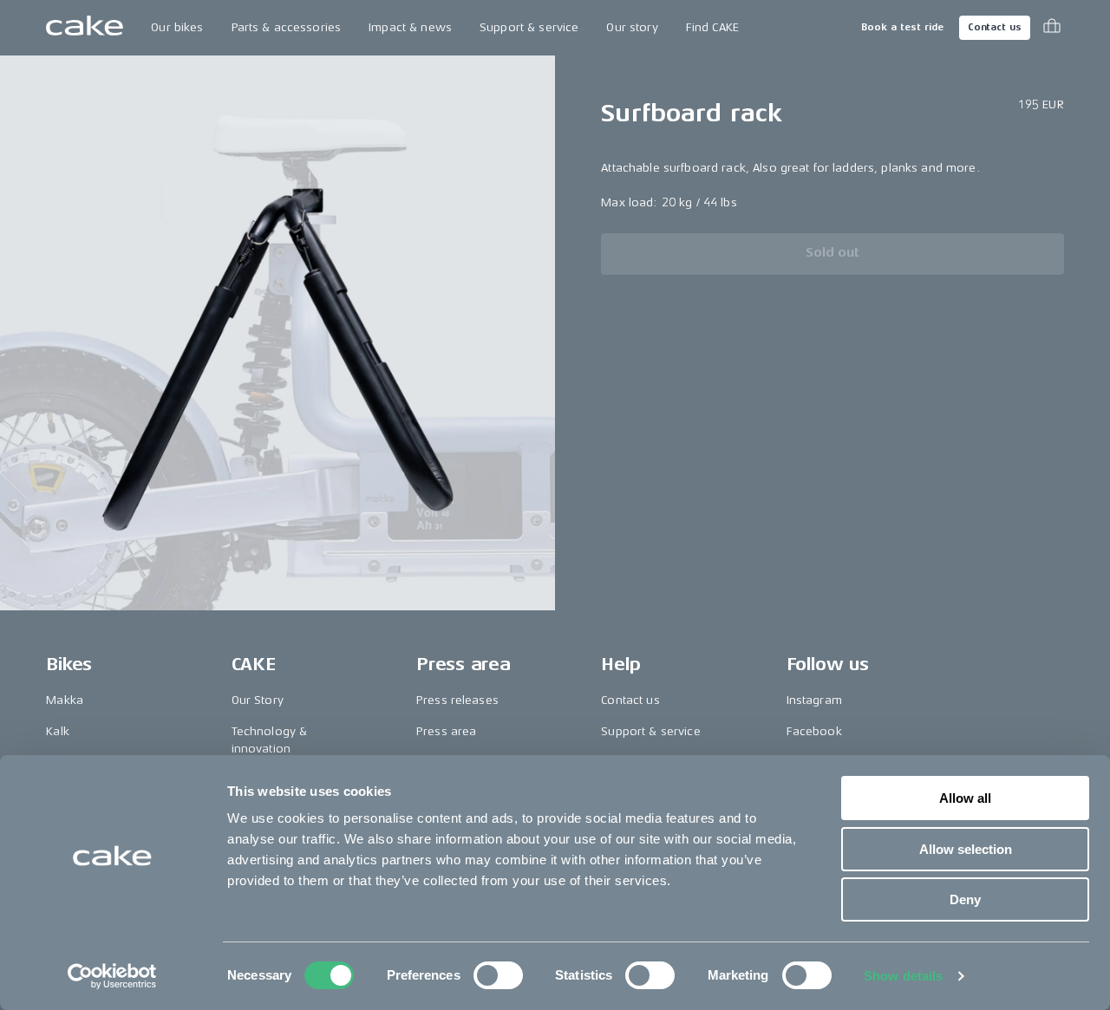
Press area (446, 731)
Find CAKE (712, 27)
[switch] (498, 975)
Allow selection (965, 849)
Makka (64, 700)
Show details (903, 975)
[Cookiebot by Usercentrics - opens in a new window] (112, 976)
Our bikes (177, 27)
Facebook (814, 731)
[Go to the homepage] (84, 28)
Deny (965, 899)
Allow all (965, 798)
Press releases (457, 700)
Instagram (814, 700)
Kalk (57, 731)
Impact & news (410, 27)
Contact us (995, 27)
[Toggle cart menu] (1052, 27)
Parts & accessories (287, 27)
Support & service (529, 27)
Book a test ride (902, 27)
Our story (631, 27)
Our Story (258, 700)
